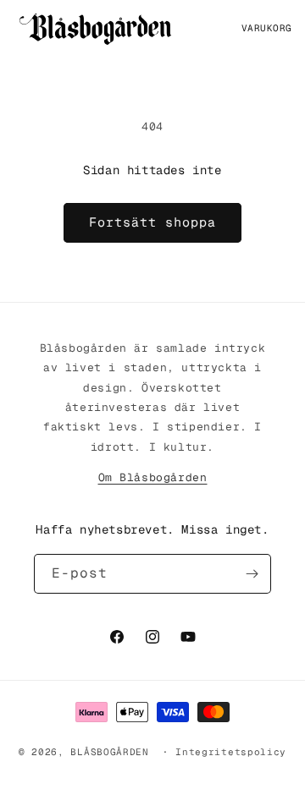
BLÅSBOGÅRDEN (109, 752)
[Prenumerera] (251, 574)
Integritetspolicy (230, 752)
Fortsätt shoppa (152, 222)
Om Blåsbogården (153, 477)
